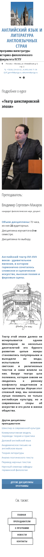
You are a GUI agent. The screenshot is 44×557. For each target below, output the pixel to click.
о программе (22, 528)
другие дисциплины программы (22, 484)
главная (22, 514)
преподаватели (22, 521)
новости (22, 534)
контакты (22, 541)
